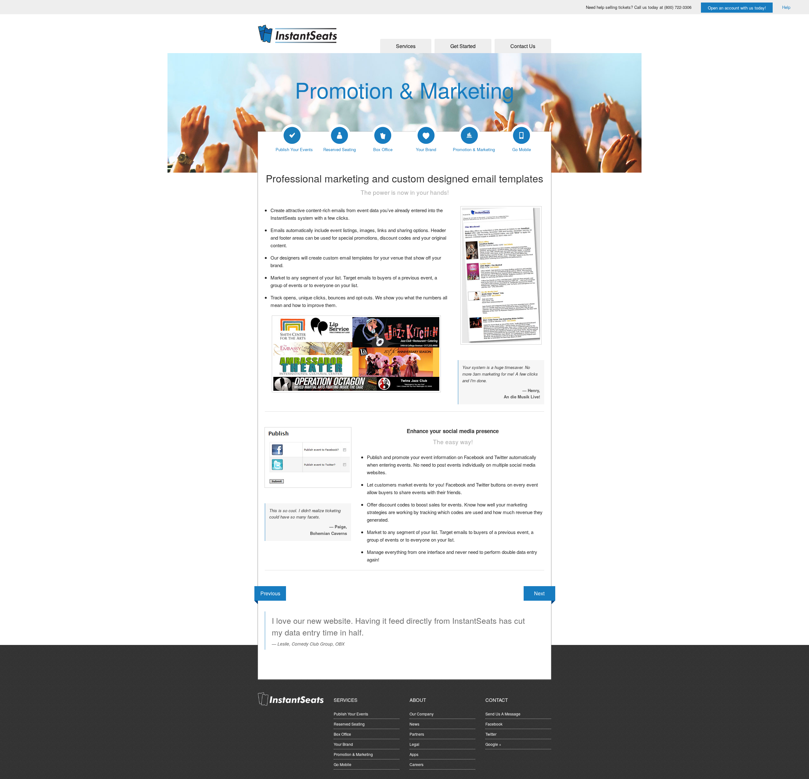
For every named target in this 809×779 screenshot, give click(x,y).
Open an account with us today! (737, 8)
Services (406, 46)
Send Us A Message (502, 713)
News (414, 724)
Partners (417, 734)
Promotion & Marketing (353, 754)
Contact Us (522, 46)
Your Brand (343, 744)
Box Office (342, 734)
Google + (493, 744)
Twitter (490, 734)
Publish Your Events (351, 713)
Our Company (422, 713)
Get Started (463, 46)
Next (539, 593)
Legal (414, 744)
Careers (416, 764)
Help (786, 7)
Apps (414, 754)
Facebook (493, 724)
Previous (270, 593)
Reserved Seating (349, 724)
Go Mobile (342, 764)
